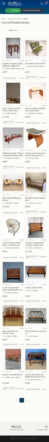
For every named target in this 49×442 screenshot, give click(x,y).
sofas (22, 212)
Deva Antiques (33, 290)
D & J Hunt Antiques (35, 248)
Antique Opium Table (33, 287)
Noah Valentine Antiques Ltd (38, 66)
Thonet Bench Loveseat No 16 (35, 332)
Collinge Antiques (11, 336)
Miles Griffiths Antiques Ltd (15, 68)
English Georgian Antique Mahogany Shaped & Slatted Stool (13, 65)
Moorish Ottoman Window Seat (35, 199)
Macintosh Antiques (12, 293)
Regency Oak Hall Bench (12, 374)
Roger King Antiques (12, 248)
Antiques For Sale (14, 19)
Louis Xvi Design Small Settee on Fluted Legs (12, 244)
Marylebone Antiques (35, 113)
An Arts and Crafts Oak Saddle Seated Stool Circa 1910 (35, 376)
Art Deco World (34, 158)
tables (44, 301)
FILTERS (13, 10)
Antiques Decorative (35, 203)
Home (3, 19)
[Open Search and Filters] (41, 3)
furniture (43, 77)
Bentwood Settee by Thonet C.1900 (10, 332)
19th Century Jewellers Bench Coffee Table (12, 109)
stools (21, 78)
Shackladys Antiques (12, 203)
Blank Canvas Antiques (13, 377)
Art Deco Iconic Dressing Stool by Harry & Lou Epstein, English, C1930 (35, 155)
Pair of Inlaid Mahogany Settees (12, 199)
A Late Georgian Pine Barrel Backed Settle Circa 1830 (13, 289)
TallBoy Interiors (11, 113)
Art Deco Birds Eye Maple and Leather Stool (35, 109)
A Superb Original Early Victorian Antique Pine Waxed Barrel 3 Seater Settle (34, 246)
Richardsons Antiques (13, 158)
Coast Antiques (33, 336)
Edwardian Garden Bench (35, 63)
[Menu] (4, 4)
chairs (21, 301)
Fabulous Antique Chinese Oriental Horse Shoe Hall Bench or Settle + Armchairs (13, 156)
